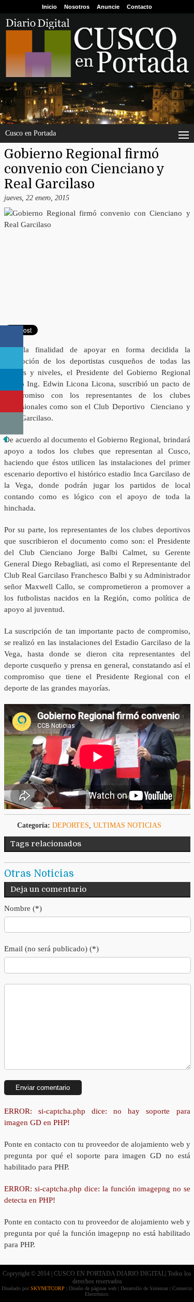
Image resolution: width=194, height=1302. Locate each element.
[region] (97, 103)
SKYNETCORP (48, 1288)
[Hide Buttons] (5, 442)
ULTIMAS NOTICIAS (127, 825)
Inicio (49, 7)
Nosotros (76, 7)
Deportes (70, 825)
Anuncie (108, 7)
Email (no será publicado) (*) (51, 949)
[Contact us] (11, 423)
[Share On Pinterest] (11, 402)
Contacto (139, 7)
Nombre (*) (23, 908)
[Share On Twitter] (11, 358)
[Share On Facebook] (11, 336)
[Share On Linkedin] (11, 380)
